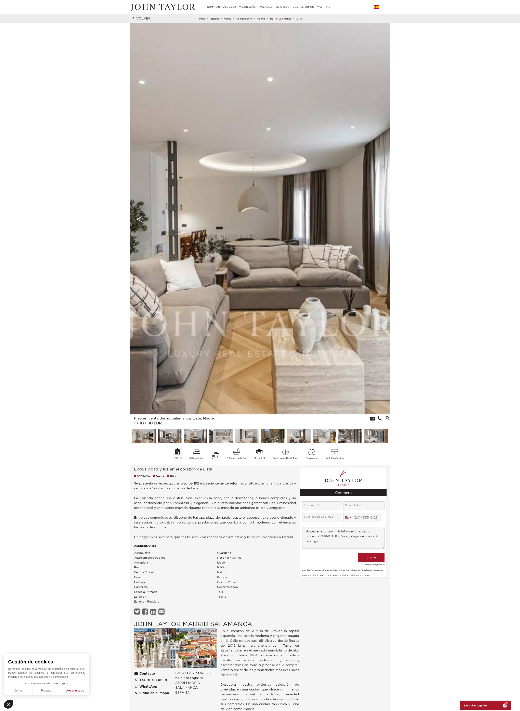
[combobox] (348, 517)
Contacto (146, 673)
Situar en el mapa (153, 693)
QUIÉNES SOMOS (303, 6)
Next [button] (378, 219)
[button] (8, 704)
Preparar (46, 690)
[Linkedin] (153, 611)
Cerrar (18, 690)
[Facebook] (145, 611)
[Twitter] (137, 611)
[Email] (162, 611)
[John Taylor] (162, 7)
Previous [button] (139, 219)
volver (143, 18)
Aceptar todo (75, 690)
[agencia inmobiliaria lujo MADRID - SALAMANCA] (175, 649)
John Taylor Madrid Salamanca (193, 623)
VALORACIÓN (247, 6)
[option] (260, 218)
